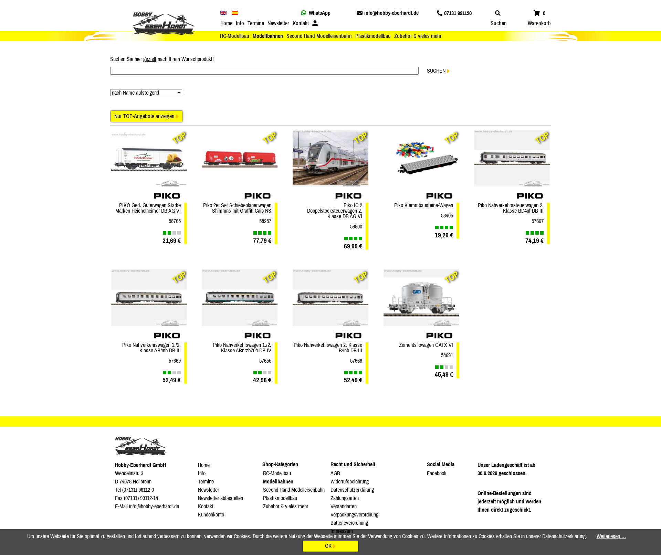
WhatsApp (319, 13)
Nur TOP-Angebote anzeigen (144, 116)
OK (328, 546)
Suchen (499, 23)
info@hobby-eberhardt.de (391, 13)
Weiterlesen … (611, 536)
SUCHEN (436, 71)
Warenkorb (539, 23)
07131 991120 (458, 13)
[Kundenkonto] (315, 23)
